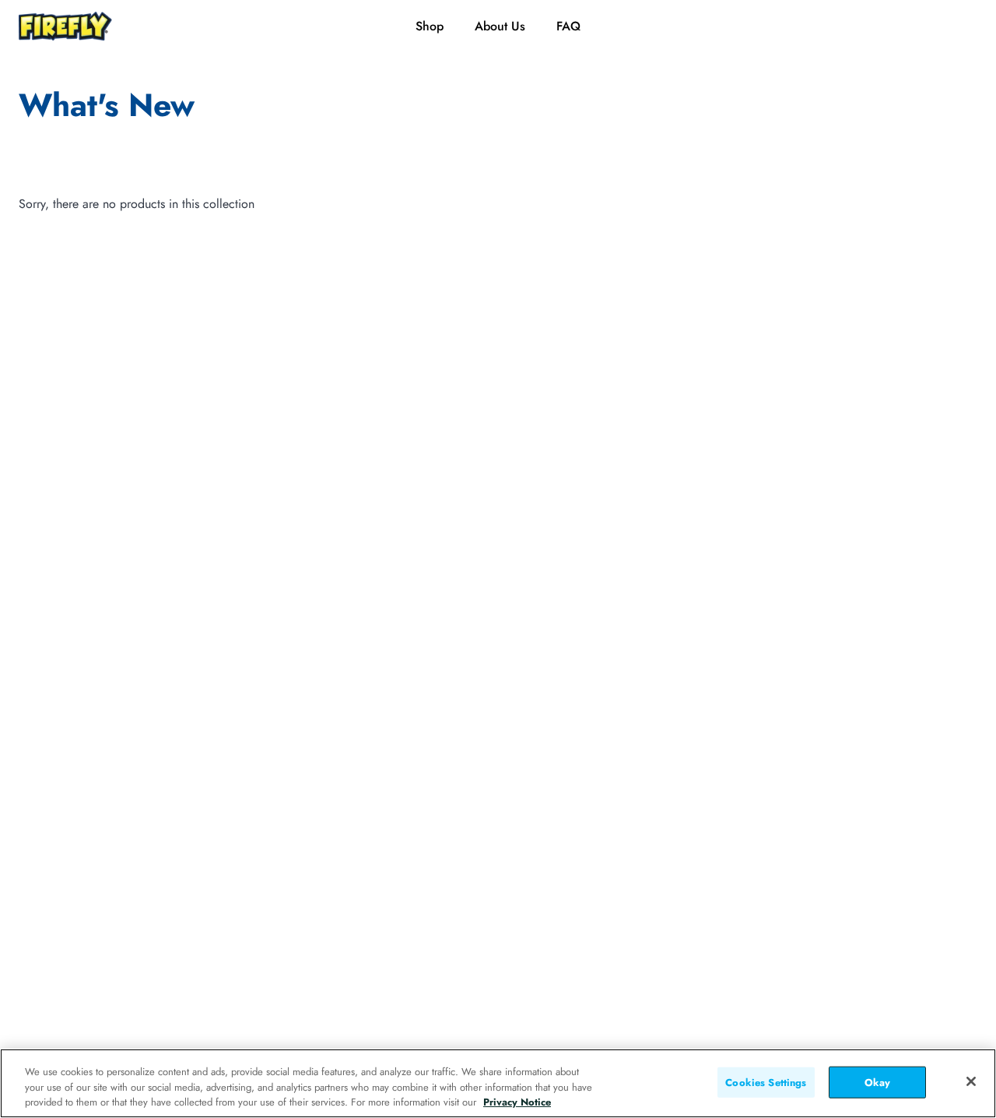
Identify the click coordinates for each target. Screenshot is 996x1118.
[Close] (971, 1081)
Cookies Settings (765, 1081)
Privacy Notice (517, 1102)
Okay (877, 1081)
